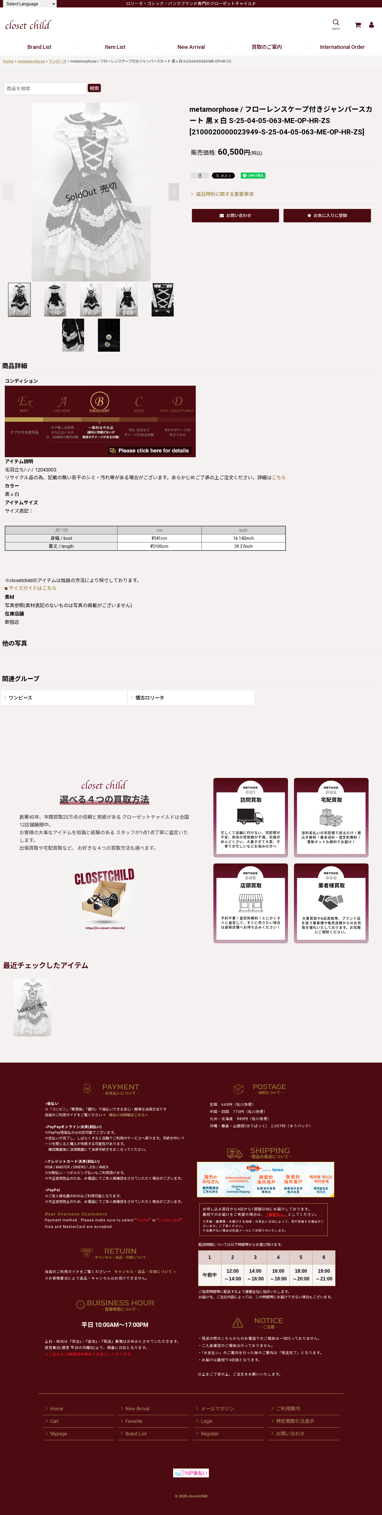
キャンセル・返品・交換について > (144, 1272)
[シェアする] (200, 176)
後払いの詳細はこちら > (128, 1115)
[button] (336, 24)
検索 (94, 88)
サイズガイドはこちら (32, 588)
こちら (279, 477)
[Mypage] (371, 24)
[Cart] (358, 24)
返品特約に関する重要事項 (224, 194)
